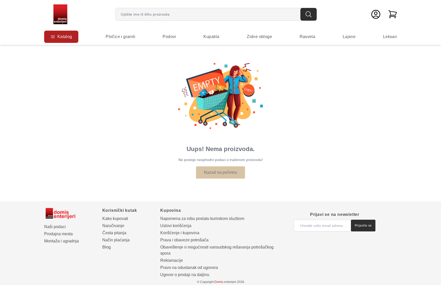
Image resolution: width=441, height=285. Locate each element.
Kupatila (211, 36)
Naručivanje (113, 226)
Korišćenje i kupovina (179, 233)
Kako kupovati (115, 218)
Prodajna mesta (58, 234)
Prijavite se (363, 225)
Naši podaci (55, 227)
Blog (106, 247)
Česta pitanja (114, 233)
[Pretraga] (308, 14)
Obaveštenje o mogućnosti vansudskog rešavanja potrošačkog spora (217, 250)
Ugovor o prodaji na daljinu (184, 274)
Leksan (390, 36)
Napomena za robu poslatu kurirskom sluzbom (202, 218)
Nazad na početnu (220, 172)
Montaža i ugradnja (61, 241)
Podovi (169, 36)
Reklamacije (171, 260)
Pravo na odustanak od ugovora (189, 267)
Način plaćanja (116, 240)
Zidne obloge (259, 36)
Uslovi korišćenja (175, 226)
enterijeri (225, 282)
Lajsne (349, 36)
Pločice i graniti (120, 36)
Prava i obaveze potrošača (184, 240)
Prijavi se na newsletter (334, 214)
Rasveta (307, 36)
